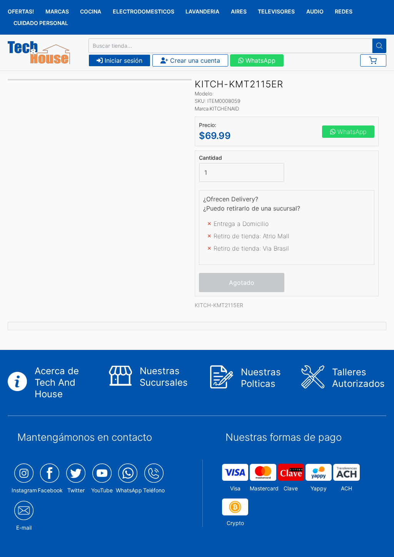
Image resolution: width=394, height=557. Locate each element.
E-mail (24, 527)
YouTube (102, 490)
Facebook (50, 490)
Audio (315, 11)
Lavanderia (202, 11)
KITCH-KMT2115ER (219, 305)
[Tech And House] (39, 52)
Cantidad (210, 158)
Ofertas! (21, 11)
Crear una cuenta (194, 60)
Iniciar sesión (122, 60)
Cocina (90, 11)
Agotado (241, 282)
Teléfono (154, 490)
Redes (343, 11)
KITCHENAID (224, 108)
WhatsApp (259, 60)
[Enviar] (379, 45)
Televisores (276, 11)
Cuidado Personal (40, 23)
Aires (239, 11)
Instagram (24, 490)
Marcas (57, 11)
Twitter (76, 490)
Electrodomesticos (143, 11)
